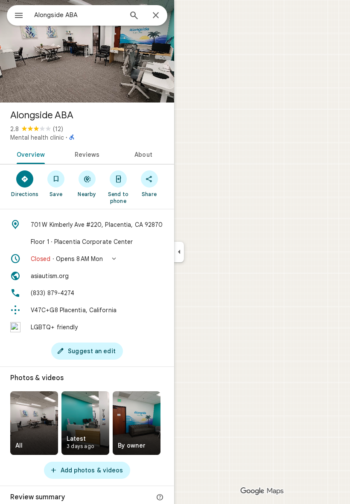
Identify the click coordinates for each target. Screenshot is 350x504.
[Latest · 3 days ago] (85, 423)
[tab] (29, 154)
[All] (34, 423)
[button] (87, 258)
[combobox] (78, 15)
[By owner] (136, 423)
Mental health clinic (37, 137)
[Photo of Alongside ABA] (87, 51)
